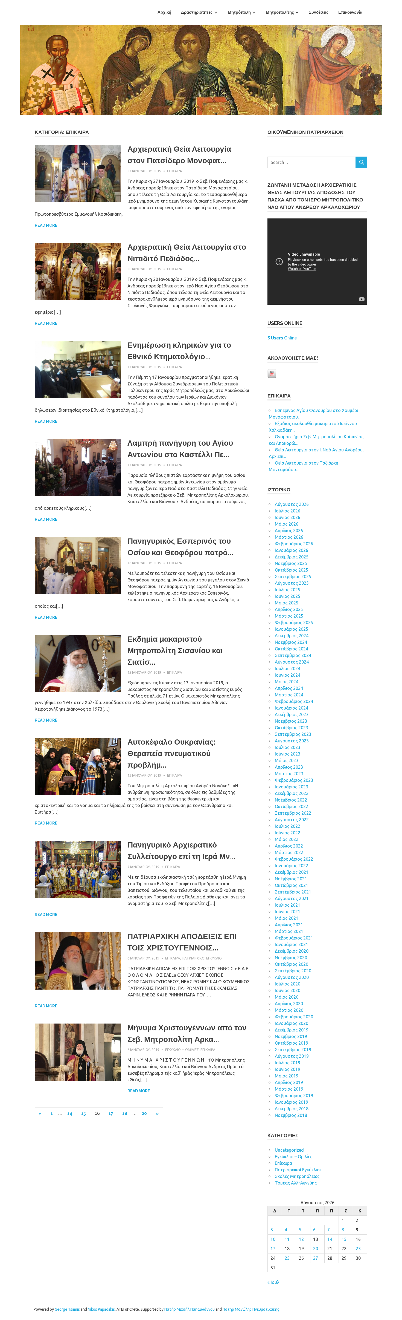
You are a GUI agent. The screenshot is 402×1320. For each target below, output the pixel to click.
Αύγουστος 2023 (292, 740)
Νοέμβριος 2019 (291, 1036)
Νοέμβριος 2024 (291, 642)
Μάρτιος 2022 (289, 852)
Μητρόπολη (239, 12)
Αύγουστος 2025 (292, 583)
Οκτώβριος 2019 (291, 1043)
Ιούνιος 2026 (287, 517)
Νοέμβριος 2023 (291, 721)
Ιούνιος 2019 (287, 1069)
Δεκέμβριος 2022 (291, 793)
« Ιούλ (273, 1282)
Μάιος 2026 (286, 523)
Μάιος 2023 (286, 760)
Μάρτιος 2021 (289, 931)
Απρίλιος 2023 (289, 767)
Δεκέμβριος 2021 (291, 872)
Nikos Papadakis (101, 1309)
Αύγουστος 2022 (292, 819)
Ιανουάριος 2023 (291, 786)
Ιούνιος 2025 (287, 596)
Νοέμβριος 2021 (291, 878)
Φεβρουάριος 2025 (294, 622)
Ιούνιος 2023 (287, 753)
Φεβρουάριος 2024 (294, 701)
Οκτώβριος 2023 (291, 727)
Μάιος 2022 (286, 839)
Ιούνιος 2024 (287, 675)
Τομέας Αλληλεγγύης (296, 1182)
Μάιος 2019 (286, 1075)
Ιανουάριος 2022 (291, 865)
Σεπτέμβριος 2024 (293, 655)
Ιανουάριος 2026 (291, 550)
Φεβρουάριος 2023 (294, 780)
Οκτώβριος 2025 (291, 569)
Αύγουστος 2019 (292, 1056)
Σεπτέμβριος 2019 (293, 1049)
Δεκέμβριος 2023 (291, 714)
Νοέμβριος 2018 (291, 1115)
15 (83, 1113)
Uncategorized (289, 1150)
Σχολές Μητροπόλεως (297, 1176)
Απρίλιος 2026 (289, 530)
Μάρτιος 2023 (289, 773)
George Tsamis (67, 1309)
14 (69, 1113)
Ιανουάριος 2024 (291, 707)
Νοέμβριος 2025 (291, 563)
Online (282, 337)
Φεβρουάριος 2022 (294, 859)
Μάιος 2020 (286, 997)
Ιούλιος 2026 (287, 510)
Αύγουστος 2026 (292, 504)
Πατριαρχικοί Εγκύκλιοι (202, 958)
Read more (46, 225)
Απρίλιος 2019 (289, 1082)
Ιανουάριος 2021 (291, 944)
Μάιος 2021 (286, 918)
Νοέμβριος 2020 (291, 957)
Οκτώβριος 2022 (291, 806)
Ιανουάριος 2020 (291, 1023)
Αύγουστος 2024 (292, 661)
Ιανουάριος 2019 (291, 1102)
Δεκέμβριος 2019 (291, 1029)
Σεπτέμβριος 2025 (293, 576)
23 (358, 1248)
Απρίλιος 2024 (289, 688)
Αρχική (164, 12)
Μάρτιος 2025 (289, 615)
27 (315, 1258)
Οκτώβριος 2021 (291, 885)
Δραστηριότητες (196, 12)
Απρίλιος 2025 (289, 609)
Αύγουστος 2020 (292, 977)
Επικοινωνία (350, 12)
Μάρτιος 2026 (289, 537)
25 (287, 1258)
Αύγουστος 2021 (292, 898)
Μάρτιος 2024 (289, 694)
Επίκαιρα (174, 171)
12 (301, 1239)
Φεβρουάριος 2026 (294, 543)
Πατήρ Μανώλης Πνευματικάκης (251, 1309)
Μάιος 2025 (286, 602)
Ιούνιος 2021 (287, 911)
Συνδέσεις (318, 12)
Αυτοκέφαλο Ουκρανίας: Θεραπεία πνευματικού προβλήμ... (171, 753)
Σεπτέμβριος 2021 (293, 891)
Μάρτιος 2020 (289, 1010)
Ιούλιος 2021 (287, 905)
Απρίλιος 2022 (289, 845)
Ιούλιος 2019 (287, 1062)
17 (111, 1113)
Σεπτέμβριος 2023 (293, 734)
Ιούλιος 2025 (287, 589)
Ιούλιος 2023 (287, 747)
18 (124, 1113)
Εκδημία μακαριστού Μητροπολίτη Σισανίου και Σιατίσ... (175, 651)
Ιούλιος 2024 (287, 668)
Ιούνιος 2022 (287, 832)
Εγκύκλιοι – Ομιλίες (182, 1049)
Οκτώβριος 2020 (291, 964)
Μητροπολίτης (280, 12)
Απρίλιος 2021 (289, 924)
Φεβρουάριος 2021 (294, 937)
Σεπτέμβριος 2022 (293, 813)
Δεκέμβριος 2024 (291, 635)
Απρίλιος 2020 (289, 1003)
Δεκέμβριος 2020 (291, 951)
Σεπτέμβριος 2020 (293, 970)
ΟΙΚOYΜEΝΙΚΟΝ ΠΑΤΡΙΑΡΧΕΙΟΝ (305, 132)
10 (272, 1239)
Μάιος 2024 (286, 681)
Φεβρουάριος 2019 (294, 1095)
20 (144, 1113)
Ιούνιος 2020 (287, 990)
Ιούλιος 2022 (287, 826)
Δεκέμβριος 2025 (291, 556)
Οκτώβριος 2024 (291, 648)
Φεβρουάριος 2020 (294, 1016)
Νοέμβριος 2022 (291, 799)
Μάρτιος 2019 (289, 1088)
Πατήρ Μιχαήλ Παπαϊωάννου (189, 1309)
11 (287, 1239)
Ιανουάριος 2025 (291, 629)
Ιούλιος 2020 (287, 983)
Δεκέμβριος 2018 (291, 1108)
